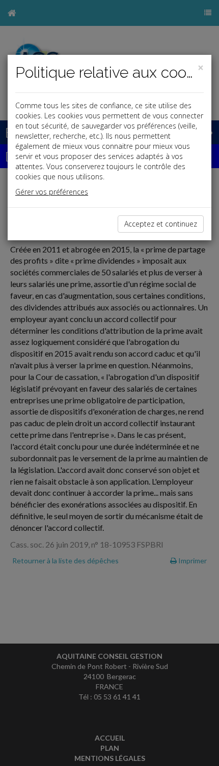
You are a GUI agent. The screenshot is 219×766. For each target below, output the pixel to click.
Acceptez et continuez (160, 224)
